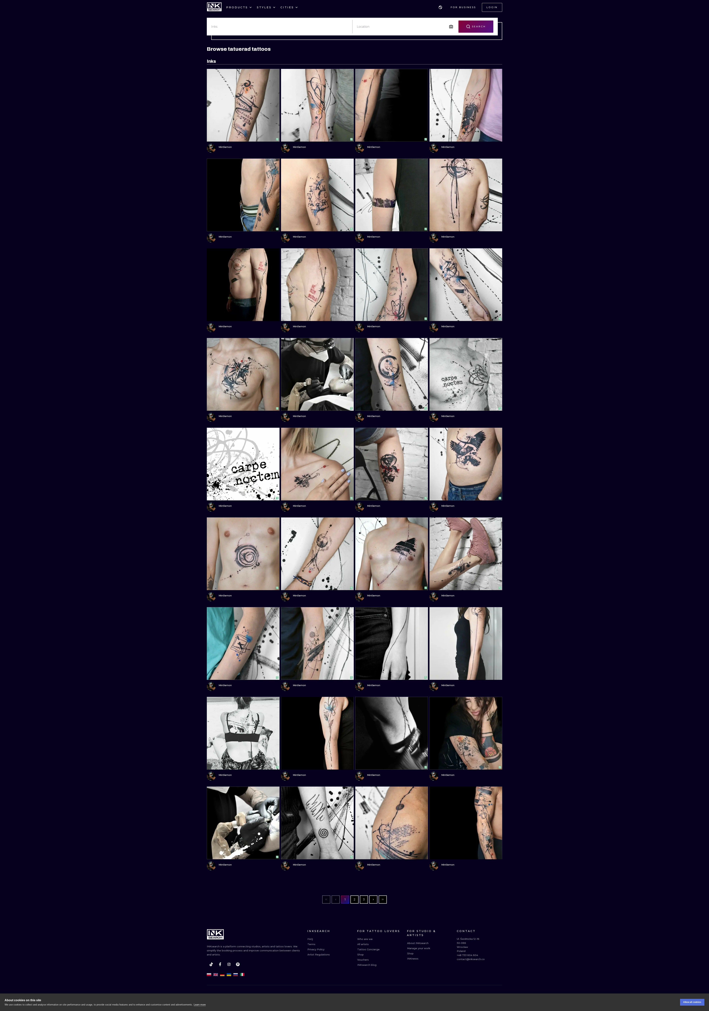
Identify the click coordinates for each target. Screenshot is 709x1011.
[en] (215, 975)
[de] (222, 975)
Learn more (200, 1004)
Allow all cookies (692, 1002)
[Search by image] (451, 26)
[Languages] (440, 7)
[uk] (229, 975)
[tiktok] (211, 964)
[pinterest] (237, 964)
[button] (440, 7)
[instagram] (229, 964)
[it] (242, 975)
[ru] (235, 975)
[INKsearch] (214, 7)
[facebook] (220, 964)
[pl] (209, 975)
